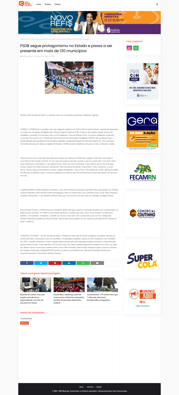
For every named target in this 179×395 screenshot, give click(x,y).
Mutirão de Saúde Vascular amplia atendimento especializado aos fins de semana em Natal (32, 298)
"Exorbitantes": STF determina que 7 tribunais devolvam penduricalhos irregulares (102, 297)
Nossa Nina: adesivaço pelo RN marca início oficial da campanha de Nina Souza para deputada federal (69, 298)
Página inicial (24, 39)
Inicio (81, 387)
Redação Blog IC (28, 56)
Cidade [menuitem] (58, 4)
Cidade (98, 387)
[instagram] (129, 48)
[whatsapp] (136, 48)
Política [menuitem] (48, 4)
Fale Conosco (142, 306)
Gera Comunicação (120, 391)
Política (90, 387)
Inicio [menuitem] (39, 4)
